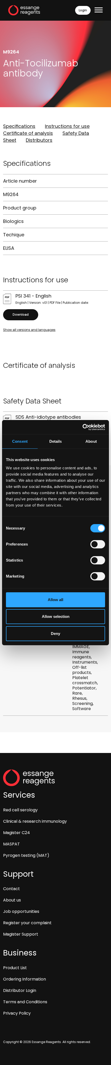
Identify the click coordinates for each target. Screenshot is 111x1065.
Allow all (55, 599)
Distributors (39, 140)
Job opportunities (21, 911)
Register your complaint (27, 923)
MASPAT (11, 844)
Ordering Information (24, 979)
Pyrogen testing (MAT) (26, 855)
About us (12, 900)
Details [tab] (55, 441)
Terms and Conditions (25, 1002)
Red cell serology (20, 810)
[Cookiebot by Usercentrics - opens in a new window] (82, 427)
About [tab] (91, 441)
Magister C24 (16, 833)
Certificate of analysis (28, 133)
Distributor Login (19, 990)
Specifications (19, 126)
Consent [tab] (20, 441)
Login (83, 10)
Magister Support (20, 934)
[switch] (97, 544)
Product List (15, 968)
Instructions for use (67, 126)
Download (21, 315)
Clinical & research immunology (35, 821)
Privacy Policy (17, 1013)
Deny (55, 633)
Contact (11, 889)
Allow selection (55, 616)
